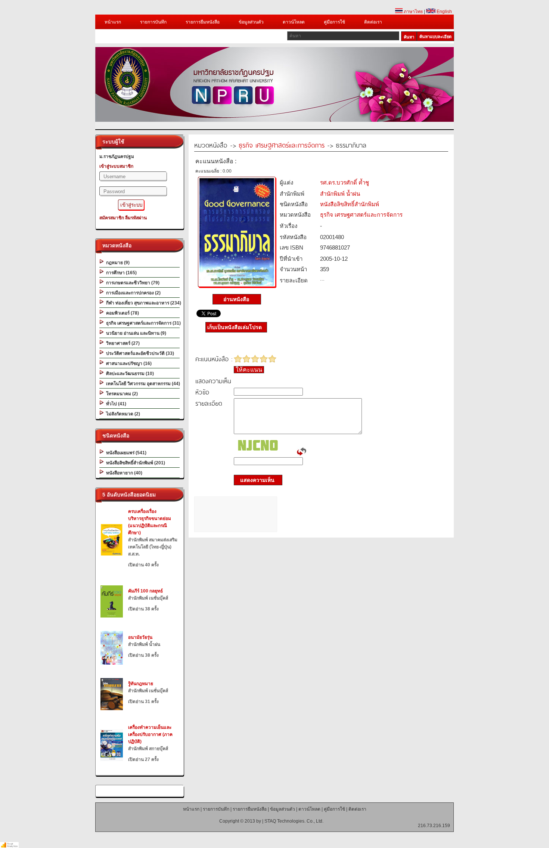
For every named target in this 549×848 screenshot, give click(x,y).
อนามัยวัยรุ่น (140, 637)
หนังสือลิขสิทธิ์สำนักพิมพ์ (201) (134, 462)
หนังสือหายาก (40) (123, 473)
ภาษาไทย (413, 11)
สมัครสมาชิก (111, 217)
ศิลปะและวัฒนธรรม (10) (129, 373)
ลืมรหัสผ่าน (136, 217)
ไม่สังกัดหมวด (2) (122, 414)
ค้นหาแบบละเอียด (435, 36)
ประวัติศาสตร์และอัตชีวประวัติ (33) (139, 353)
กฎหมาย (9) (117, 262)
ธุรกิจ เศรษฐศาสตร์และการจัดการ (282, 145)
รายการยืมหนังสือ (203, 22)
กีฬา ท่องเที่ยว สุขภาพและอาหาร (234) (142, 303)
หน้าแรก (113, 22)
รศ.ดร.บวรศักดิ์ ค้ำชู (344, 182)
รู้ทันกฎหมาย (140, 683)
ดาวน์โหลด (294, 22)
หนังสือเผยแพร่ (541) (125, 452)
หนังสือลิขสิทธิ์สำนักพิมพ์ (349, 204)
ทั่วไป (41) (115, 403)
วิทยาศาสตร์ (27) (122, 343)
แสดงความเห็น (255, 480)
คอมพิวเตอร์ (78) (121, 313)
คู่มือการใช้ (334, 22)
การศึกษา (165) (120, 272)
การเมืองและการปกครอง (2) (132, 292)
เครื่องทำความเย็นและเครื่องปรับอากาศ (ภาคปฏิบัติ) (150, 734)
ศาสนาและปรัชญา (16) (128, 363)
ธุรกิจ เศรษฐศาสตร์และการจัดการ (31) (142, 323)
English (443, 11)
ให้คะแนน (249, 369)
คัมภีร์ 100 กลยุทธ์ (145, 591)
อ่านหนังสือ (237, 299)
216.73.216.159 (434, 825)
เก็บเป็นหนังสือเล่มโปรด (234, 327)
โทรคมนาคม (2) (121, 393)
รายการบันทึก (153, 22)
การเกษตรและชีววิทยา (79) (131, 282)
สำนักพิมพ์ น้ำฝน (340, 194)
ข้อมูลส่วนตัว (251, 22)
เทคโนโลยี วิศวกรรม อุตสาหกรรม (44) (142, 383)
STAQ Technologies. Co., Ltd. (293, 821)
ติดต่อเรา (373, 22)
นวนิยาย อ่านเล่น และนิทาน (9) (135, 333)
